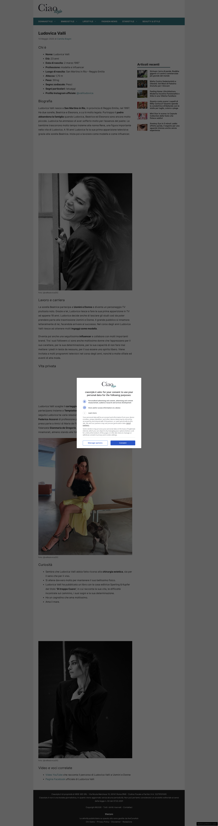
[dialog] (109, 413)
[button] (109, 413)
